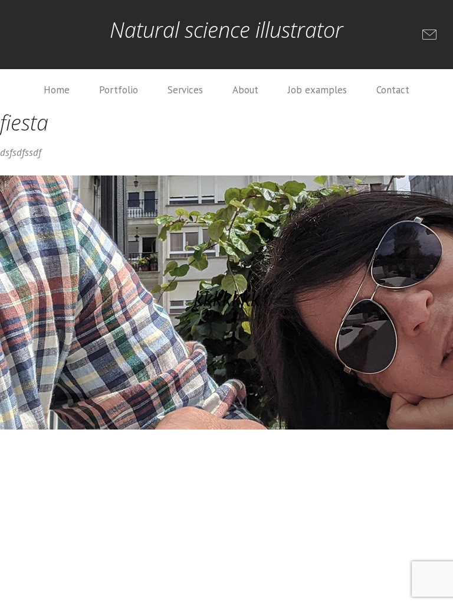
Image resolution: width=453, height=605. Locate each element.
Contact (392, 89)
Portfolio (118, 89)
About (245, 89)
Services (185, 89)
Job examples (317, 89)
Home (57, 89)
